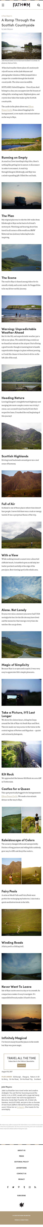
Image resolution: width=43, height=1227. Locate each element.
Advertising (21, 1168)
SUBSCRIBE (21, 1065)
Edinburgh (17, 1077)
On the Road (13, 1079)
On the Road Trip (26, 1079)
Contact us (21, 1173)
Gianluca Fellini (12, 63)
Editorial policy (21, 1162)
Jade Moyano (8, 29)
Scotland (37, 1079)
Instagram (20, 1107)
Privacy (21, 1179)
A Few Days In (7, 16)
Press (21, 1156)
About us (21, 1150)
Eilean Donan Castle (9, 796)
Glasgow (25, 1077)
